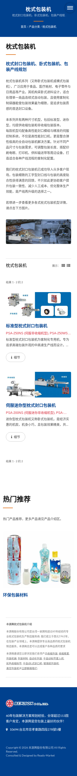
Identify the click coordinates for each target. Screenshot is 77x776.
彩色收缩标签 (14, 663)
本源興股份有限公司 (41, 747)
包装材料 (23, 658)
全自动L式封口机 (32, 663)
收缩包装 (52, 653)
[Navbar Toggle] (70, 8)
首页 (23, 26)
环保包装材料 (15, 595)
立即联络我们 (29, 668)
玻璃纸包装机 (51, 663)
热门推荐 (17, 499)
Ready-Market (46, 755)
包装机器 (11, 658)
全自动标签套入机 (53, 658)
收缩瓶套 (64, 653)
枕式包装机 (49, 26)
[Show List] (68, 265)
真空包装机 (12, 668)
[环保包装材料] (38, 559)
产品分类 (34, 26)
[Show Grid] (63, 265)
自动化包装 (35, 658)
